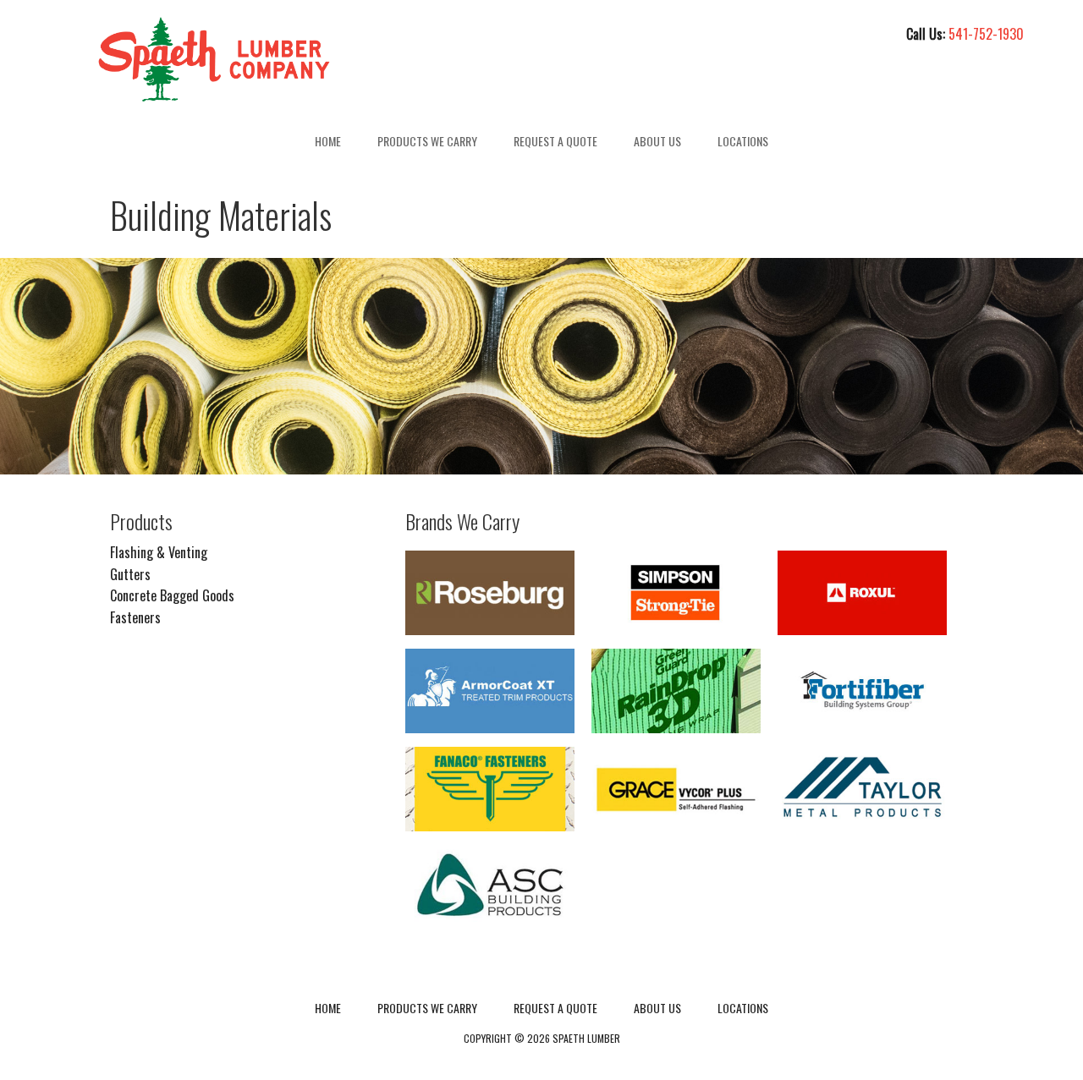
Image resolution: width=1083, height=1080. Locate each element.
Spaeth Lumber (214, 59)
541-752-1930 (986, 34)
